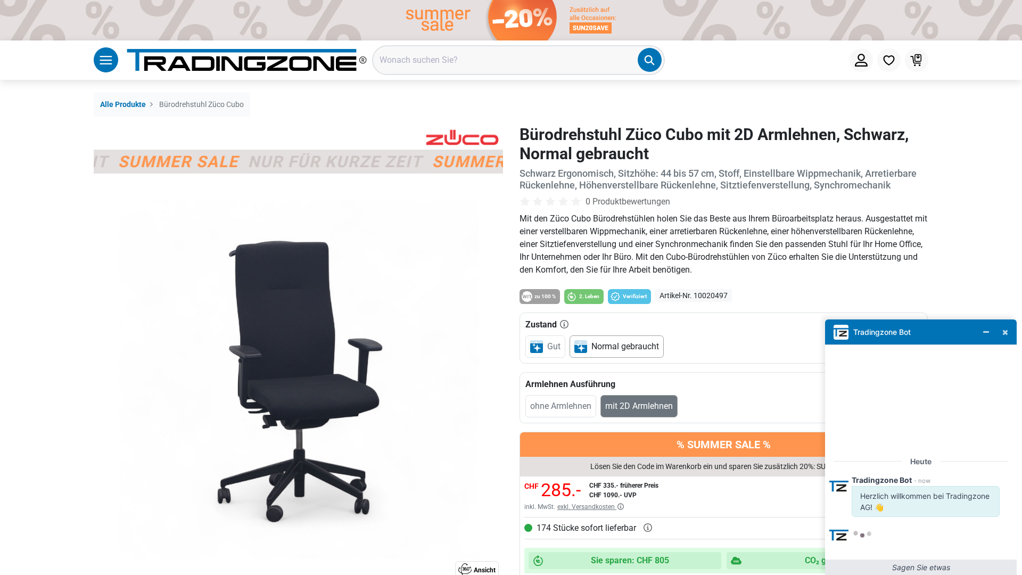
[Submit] (650, 60)
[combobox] (518, 60)
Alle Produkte (123, 104)
